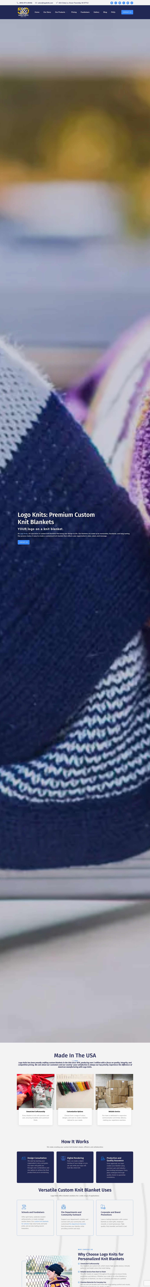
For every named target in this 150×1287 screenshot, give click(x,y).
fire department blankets (77, 1224)
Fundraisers (85, 12)
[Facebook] (111, 3)
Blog (105, 12)
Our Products (60, 12)
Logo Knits (24, 534)
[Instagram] (115, 3)
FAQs (113, 12)
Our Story (47, 12)
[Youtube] (127, 3)
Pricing (74, 12)
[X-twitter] (123, 3)
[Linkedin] (119, 3)
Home (37, 12)
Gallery (96, 12)
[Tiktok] (131, 3)
